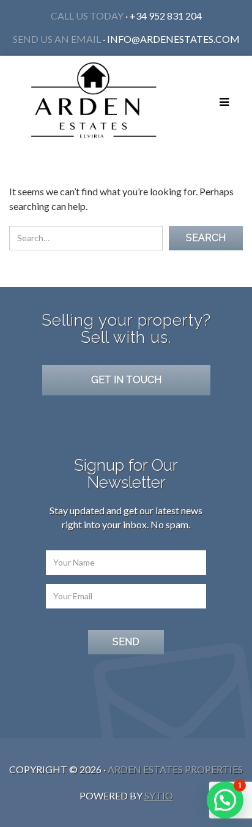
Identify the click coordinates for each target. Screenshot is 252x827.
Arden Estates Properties (175, 769)
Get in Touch (126, 380)
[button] (225, 800)
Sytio (158, 795)
